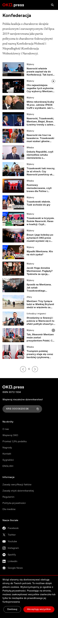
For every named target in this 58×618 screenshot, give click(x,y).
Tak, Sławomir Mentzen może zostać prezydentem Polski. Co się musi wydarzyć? (40, 337)
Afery (29, 297)
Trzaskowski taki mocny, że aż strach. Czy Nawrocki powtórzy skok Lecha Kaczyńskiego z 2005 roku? (41, 171)
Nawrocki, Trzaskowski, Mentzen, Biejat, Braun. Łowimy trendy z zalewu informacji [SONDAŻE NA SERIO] (41, 121)
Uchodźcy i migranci (36, 313)
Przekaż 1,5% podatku (14, 441)
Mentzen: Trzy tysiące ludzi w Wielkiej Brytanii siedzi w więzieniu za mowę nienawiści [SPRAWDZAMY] (40, 304)
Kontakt (6, 453)
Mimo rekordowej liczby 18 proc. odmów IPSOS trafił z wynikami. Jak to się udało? (40, 105)
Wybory (30, 64)
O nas (5, 429)
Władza (30, 147)
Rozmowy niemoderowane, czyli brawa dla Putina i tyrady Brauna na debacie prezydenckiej (40, 188)
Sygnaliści (8, 460)
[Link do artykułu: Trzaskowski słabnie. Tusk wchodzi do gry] (13, 202)
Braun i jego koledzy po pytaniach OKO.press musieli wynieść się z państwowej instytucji (40, 238)
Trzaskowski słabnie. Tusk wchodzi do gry (39, 203)
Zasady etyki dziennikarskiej (18, 490)
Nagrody (7, 447)
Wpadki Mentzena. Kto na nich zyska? (40, 253)
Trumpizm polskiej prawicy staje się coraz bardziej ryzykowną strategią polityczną (40, 354)
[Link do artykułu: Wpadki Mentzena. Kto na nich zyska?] (13, 252)
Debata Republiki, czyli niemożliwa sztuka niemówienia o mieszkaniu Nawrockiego (41, 155)
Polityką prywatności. (14, 590)
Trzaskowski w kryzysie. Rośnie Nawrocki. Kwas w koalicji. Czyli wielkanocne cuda (40, 221)
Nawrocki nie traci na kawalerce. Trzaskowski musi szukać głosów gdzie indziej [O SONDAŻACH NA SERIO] (40, 138)
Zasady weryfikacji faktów (16, 484)
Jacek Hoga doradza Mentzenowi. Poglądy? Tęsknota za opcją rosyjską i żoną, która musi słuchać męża (40, 271)
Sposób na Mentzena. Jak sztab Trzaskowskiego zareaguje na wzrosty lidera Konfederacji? (39, 287)
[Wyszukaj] (52, 5)
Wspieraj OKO (10, 435)
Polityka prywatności (14, 503)
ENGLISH (7, 466)
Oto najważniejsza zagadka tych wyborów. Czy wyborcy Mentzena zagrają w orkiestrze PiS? (41, 88)
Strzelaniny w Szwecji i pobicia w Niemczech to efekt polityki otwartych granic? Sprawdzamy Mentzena (41, 321)
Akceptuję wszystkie (39, 609)
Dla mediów (8, 509)
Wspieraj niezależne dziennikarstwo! (22, 399)
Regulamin (8, 497)
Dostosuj (12, 609)
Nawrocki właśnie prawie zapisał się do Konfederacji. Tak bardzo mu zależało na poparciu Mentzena (41, 71)
